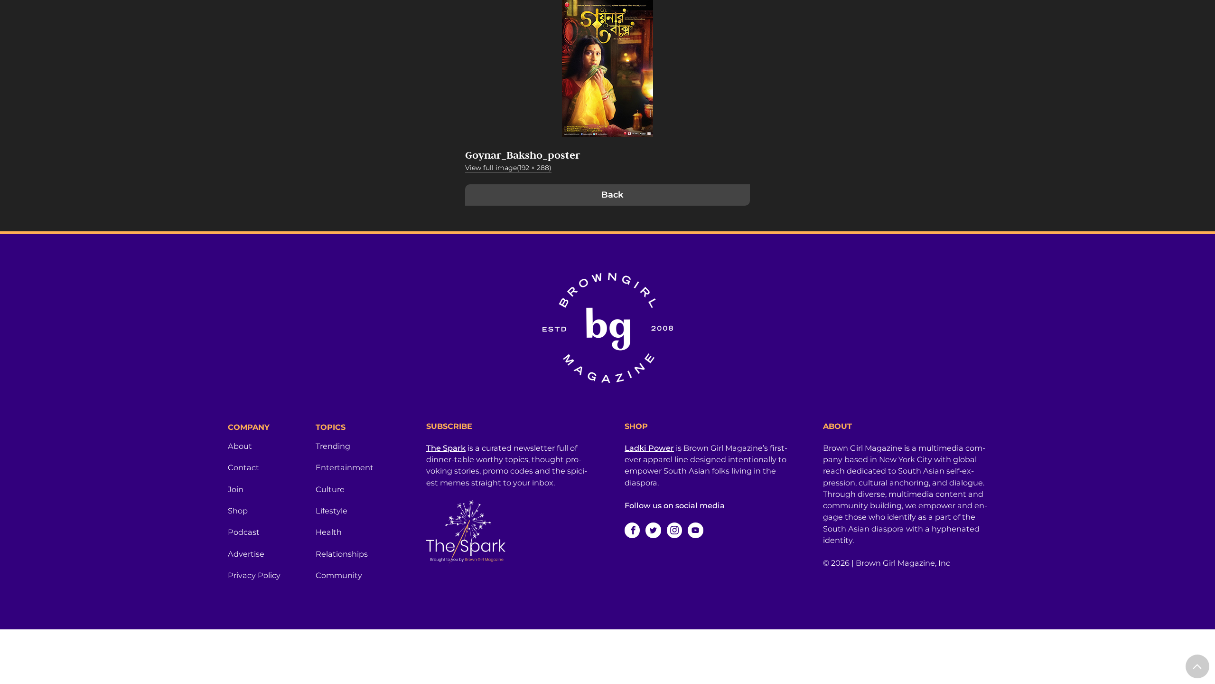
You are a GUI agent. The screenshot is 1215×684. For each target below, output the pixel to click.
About (240, 446)
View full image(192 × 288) (508, 167)
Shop (238, 510)
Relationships (342, 554)
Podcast (244, 532)
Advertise (246, 554)
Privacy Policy (254, 575)
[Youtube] (695, 530)
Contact (243, 467)
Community (339, 575)
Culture (330, 489)
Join (235, 489)
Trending (333, 446)
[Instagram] (674, 530)
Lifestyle (331, 510)
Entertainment (345, 467)
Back (612, 195)
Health (329, 532)
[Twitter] (653, 530)
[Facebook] (632, 530)
